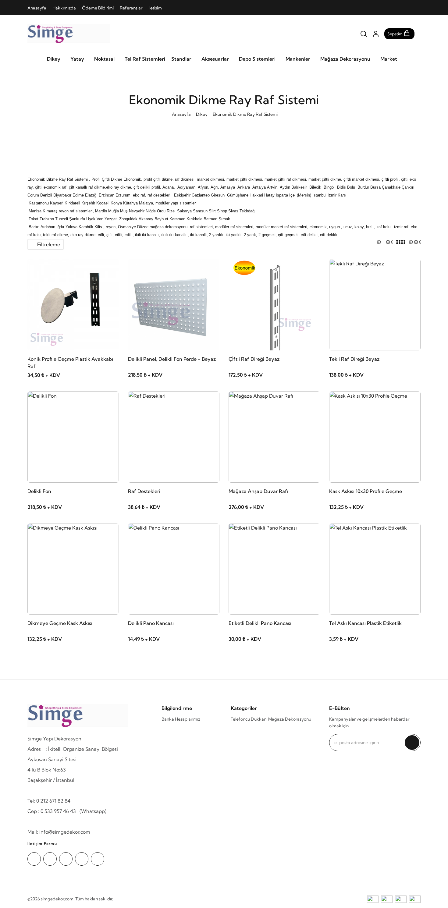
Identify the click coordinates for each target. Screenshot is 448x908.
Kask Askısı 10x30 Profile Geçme (365, 491)
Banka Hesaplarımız (181, 719)
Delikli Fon (39, 491)
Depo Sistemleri (257, 59)
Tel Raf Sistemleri (145, 59)
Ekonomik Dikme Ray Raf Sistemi (245, 114)
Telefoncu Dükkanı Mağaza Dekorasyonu (271, 719)
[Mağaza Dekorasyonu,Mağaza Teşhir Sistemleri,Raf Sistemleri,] (68, 33)
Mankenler (298, 59)
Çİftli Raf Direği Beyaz (254, 359)
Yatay (77, 59)
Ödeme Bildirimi (98, 8)
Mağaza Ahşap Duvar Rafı (258, 491)
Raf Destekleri (144, 491)
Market (388, 59)
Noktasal (104, 59)
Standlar (181, 59)
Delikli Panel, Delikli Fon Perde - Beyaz (172, 359)
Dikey (53, 59)
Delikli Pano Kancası (151, 623)
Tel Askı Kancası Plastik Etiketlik (365, 623)
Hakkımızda (64, 8)
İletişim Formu (42, 843)
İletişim (155, 8)
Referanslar (131, 8)
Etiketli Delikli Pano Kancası (260, 623)
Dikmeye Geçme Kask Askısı (59, 623)
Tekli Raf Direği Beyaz (354, 359)
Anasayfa (36, 8)
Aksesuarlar (215, 59)
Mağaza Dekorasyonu (345, 59)
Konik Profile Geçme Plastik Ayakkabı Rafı (70, 362)
